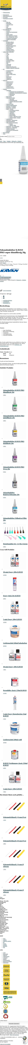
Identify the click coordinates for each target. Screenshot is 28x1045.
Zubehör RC (9, 79)
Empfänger (8, 71)
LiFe (7, 55)
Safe (7, 63)
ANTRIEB (5, 40)
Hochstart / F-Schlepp (11, 106)
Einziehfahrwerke (13, 100)
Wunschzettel (6, 14)
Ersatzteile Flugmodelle (11, 38)
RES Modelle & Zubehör (11, 35)
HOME (4, 20)
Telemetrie (8, 78)
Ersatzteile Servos (10, 88)
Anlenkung (8, 90)
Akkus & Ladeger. (7, 941)
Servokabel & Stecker (14, 110)
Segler (7, 33)
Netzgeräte (8, 65)
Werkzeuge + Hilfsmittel (11, 127)
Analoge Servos (9, 81)
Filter (1, 897)
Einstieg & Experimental (11, 32)
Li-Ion (7, 54)
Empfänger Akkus (10, 60)
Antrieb (4, 940)
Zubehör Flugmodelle (11, 39)
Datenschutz (5, 962)
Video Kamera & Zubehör (12, 122)
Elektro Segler (9, 34)
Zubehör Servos (9, 86)
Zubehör (5, 89)
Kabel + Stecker (9, 109)
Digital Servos (9, 83)
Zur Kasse (5, 17)
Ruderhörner (12, 94)
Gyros (7, 75)
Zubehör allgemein (10, 129)
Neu (4, 947)
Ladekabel (11, 112)
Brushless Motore (10, 42)
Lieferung (5, 957)
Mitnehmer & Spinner (11, 45)
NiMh (7, 58)
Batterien (8, 61)
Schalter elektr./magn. (11, 74)
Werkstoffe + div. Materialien (12, 126)
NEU (4, 133)
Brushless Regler (10, 43)
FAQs (7, 25)
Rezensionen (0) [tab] (6, 303)
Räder (10, 102)
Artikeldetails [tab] (6, 301)
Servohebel (8, 85)
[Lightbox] (14, 183)
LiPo (7, 53)
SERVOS (5, 80)
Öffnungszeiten (6, 12)
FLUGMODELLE (7, 29)
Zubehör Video (12, 125)
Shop (4, 141)
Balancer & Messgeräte (11, 66)
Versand (4, 262)
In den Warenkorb (5, 277)
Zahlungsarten (6, 956)
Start (1, 141)
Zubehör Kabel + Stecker (14, 117)
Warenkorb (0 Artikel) (8, 18)
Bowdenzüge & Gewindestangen (16, 91)
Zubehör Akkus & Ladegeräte (12, 68)
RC (4, 69)
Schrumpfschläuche (10, 121)
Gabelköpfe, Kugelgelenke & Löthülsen (18, 93)
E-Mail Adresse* (3, 1020)
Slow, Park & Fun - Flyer (12, 37)
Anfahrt (5, 959)
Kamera (11, 124)
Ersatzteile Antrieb (10, 50)
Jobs (7, 27)
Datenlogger (9, 76)
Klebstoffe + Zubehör (11, 107)
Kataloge (8, 131)
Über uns (8, 22)
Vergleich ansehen (5, 1044)
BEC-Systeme (9, 73)
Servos (4, 943)
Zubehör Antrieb (10, 49)
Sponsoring (8, 28)
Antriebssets (9, 48)
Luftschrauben (9, 44)
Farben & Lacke (9, 104)
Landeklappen (9, 119)
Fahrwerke (11, 99)
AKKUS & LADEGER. (8, 52)
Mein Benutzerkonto (7, 16)
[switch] (24, 1043)
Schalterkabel (12, 111)
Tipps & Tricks (9, 24)
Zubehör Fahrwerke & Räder (15, 101)
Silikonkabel (12, 114)
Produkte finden (3, 136)
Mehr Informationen (14, 1034)
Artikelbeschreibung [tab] (7, 300)
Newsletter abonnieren (14, 1023)
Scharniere (11, 95)
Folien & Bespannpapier (11, 105)
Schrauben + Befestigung (11, 120)
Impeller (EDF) (9, 47)
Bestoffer (5, 946)
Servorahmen (9, 84)
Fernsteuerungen (9, 70)
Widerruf (5, 955)
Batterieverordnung (7, 961)
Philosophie (8, 23)
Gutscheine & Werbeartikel (12, 130)
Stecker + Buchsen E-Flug (15, 116)
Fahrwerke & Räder (10, 97)
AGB (4, 952)
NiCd (7, 57)
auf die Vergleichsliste (7, 290)
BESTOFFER (6, 132)
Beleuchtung (9, 96)
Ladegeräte (8, 64)
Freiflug (8, 30)
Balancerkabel (12, 115)
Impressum (5, 954)
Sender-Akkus (9, 59)
